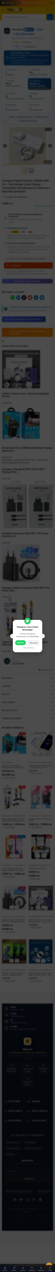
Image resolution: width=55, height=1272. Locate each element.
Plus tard (33, 643)
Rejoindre (20, 642)
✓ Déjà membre (27, 647)
